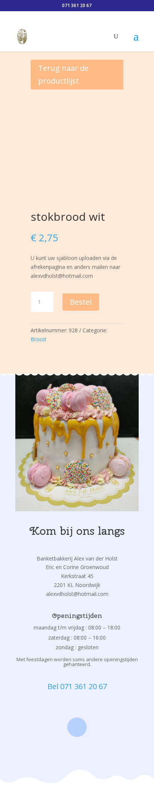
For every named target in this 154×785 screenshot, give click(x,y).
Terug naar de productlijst (63, 74)
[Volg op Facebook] (77, 727)
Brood (38, 339)
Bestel (81, 302)
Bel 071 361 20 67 (77, 686)
